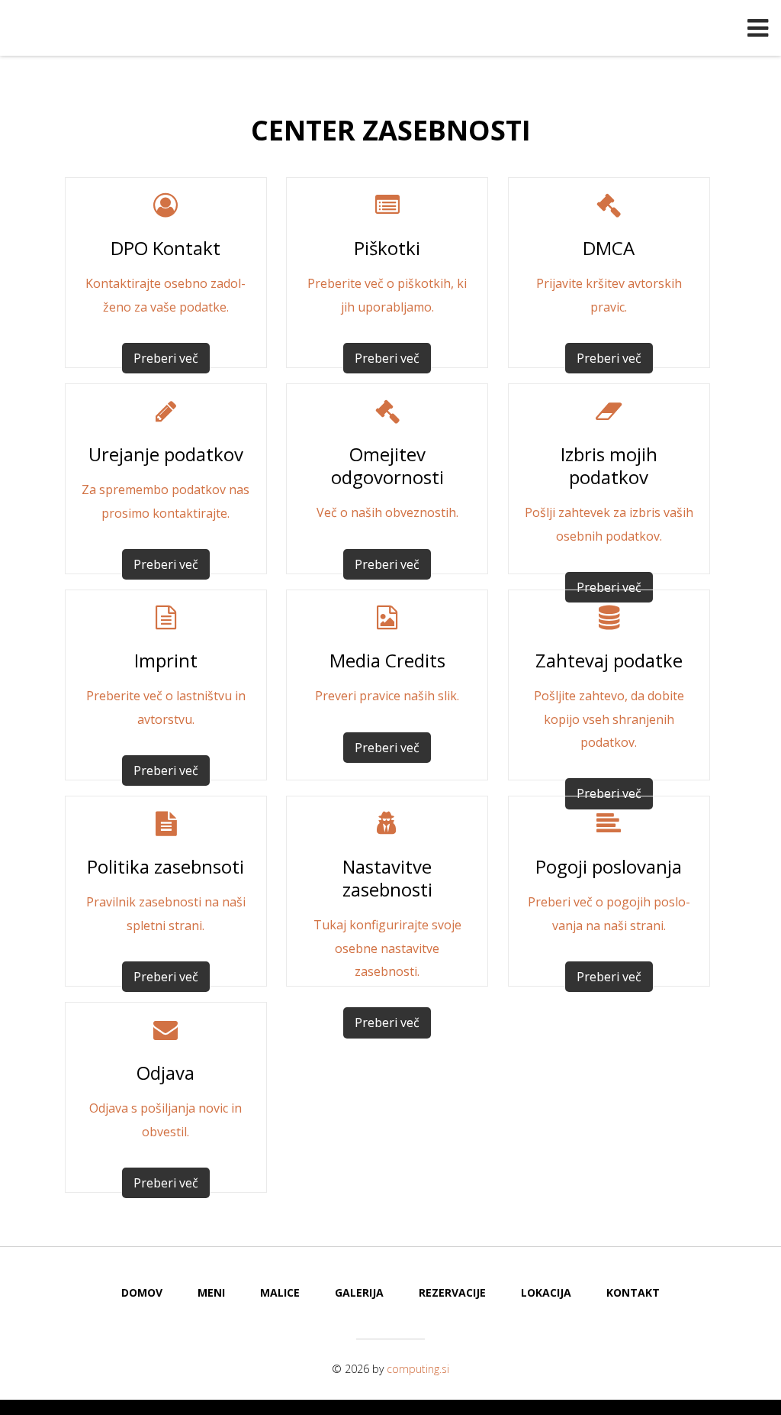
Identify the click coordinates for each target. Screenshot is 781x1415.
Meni (211, 1292)
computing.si (418, 1369)
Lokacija (546, 1292)
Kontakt (633, 1292)
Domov (141, 1292)
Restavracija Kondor (390, 29)
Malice (280, 1292)
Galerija (359, 1292)
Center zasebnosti (391, 130)
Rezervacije (452, 1292)
